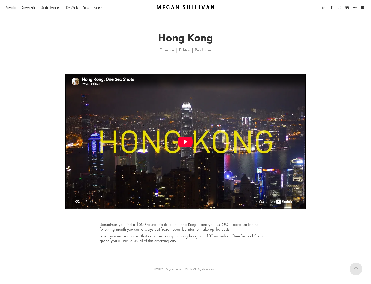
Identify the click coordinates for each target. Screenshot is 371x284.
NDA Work (71, 7)
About (97, 7)
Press (86, 7)
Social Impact (50, 7)
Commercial (28, 7)
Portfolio (11, 7)
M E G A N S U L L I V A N (185, 7)
